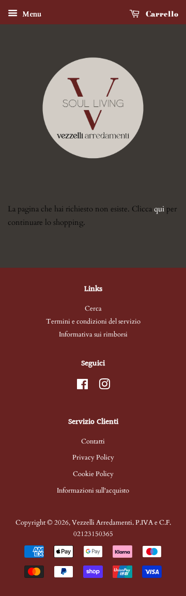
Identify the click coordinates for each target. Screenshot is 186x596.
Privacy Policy (93, 457)
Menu (30, 14)
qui (159, 209)
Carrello (161, 14)
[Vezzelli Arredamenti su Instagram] (104, 386)
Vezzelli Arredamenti (102, 522)
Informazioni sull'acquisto (93, 490)
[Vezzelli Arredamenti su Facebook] (82, 386)
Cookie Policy (93, 474)
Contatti (93, 441)
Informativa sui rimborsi (93, 334)
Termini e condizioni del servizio (93, 321)
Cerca (93, 308)
